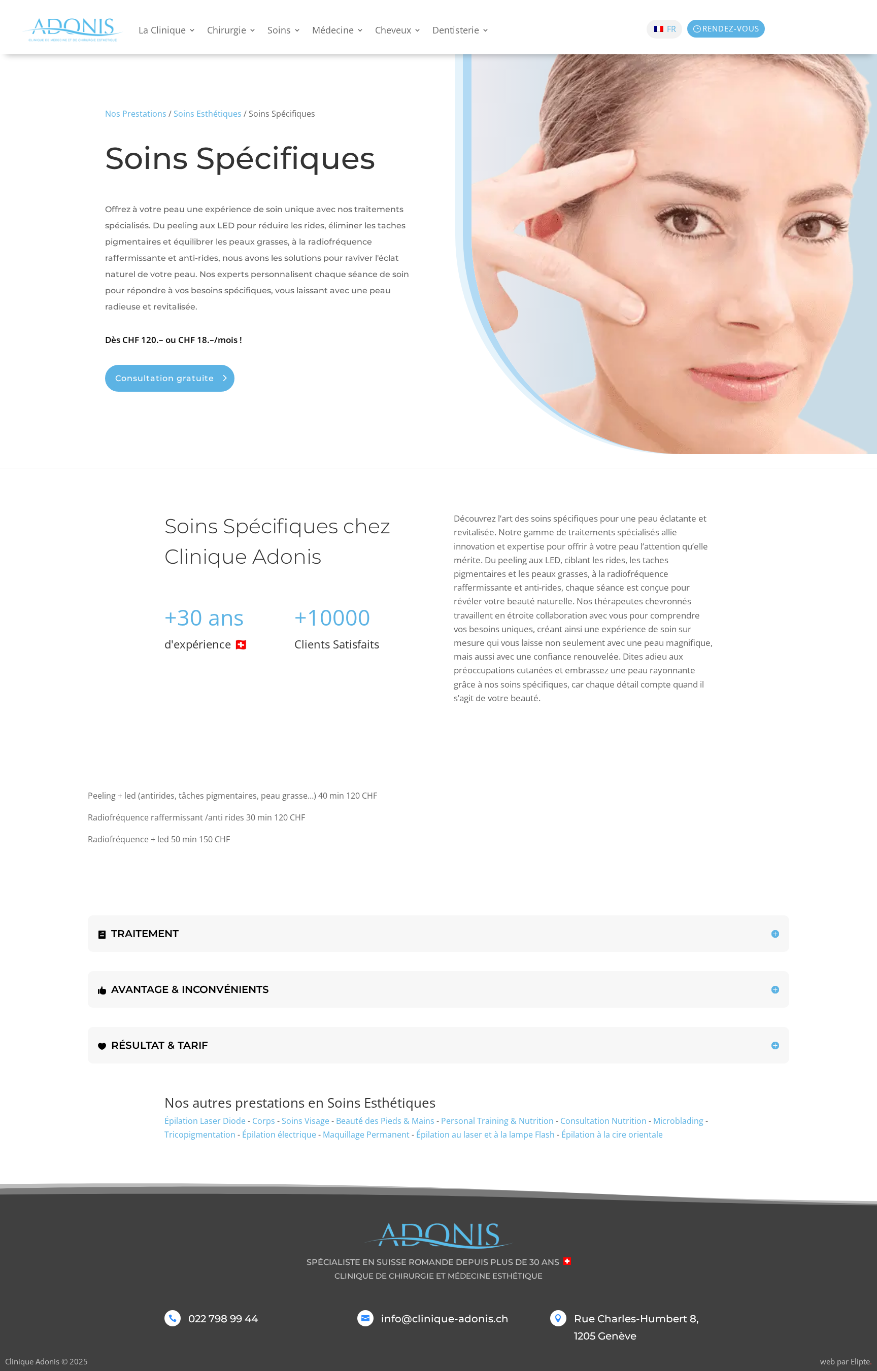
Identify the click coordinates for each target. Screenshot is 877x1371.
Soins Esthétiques (208, 113)
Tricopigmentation (199, 1134)
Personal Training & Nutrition (497, 1120)
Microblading (678, 1120)
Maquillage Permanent (366, 1134)
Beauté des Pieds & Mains (385, 1120)
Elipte (861, 1361)
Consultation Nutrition (603, 1120)
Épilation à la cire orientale (612, 1134)
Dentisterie (455, 30)
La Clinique (162, 30)
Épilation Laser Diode (205, 1120)
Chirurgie (226, 30)
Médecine (333, 30)
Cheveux (393, 30)
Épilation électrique (279, 1134)
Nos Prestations (135, 113)
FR (670, 29)
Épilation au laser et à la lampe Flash (485, 1134)
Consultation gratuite (164, 378)
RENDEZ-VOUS (730, 28)
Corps (263, 1120)
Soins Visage (305, 1120)
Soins (279, 30)
